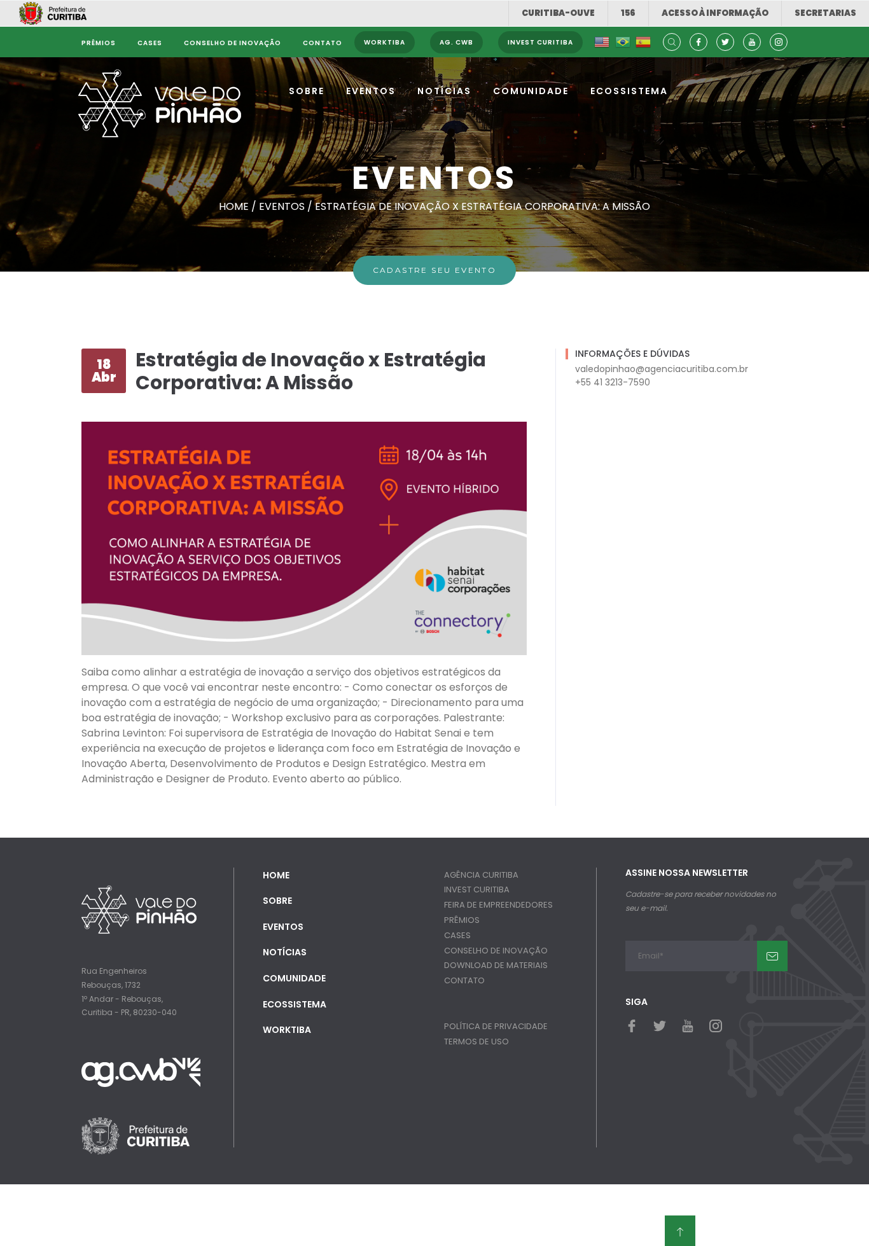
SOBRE (306, 91)
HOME (276, 875)
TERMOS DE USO (476, 1041)
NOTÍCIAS (444, 91)
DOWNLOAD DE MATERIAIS (496, 965)
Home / (239, 206)
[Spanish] (643, 42)
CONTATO (464, 980)
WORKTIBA (287, 1029)
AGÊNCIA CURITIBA (481, 875)
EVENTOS (371, 91)
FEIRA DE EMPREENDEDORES (498, 905)
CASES (457, 935)
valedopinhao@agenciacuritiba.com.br (661, 369)
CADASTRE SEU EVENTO (435, 270)
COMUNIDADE (531, 91)
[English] (601, 42)
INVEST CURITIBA (477, 889)
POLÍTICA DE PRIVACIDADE (496, 1026)
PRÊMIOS (462, 920)
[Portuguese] (622, 42)
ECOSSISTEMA (629, 91)
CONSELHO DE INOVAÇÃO (496, 951)
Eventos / (287, 206)
